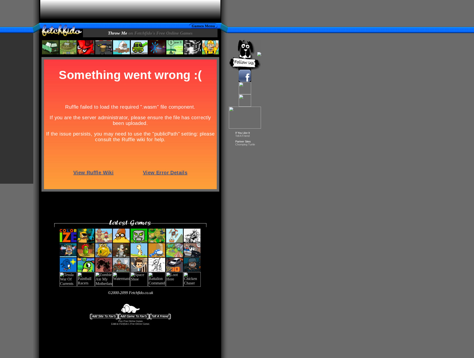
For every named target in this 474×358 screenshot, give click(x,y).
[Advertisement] (130, 11)
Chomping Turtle (245, 144)
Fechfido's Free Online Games (134, 323)
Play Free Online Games (130, 321)
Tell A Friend (242, 135)
